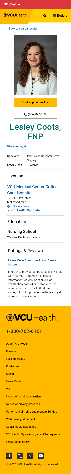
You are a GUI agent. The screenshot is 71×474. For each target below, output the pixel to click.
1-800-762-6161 (24, 331)
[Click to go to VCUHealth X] (20, 456)
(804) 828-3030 (37, 114)
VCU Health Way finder (25, 210)
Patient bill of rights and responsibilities (31, 411)
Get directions (20, 206)
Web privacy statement (20, 419)
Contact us (12, 366)
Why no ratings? (16, 146)
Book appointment (33, 102)
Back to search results (22, 28)
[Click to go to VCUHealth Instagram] (30, 456)
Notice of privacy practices (23, 404)
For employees (15, 358)
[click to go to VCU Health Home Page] (15, 16)
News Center (14, 381)
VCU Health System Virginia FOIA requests (33, 434)
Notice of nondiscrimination (23, 396)
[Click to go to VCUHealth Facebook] (9, 456)
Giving (10, 373)
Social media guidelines (21, 426)
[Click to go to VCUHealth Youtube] (41, 456)
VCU (9, 389)
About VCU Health (17, 343)
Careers (11, 351)
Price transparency (18, 441)
